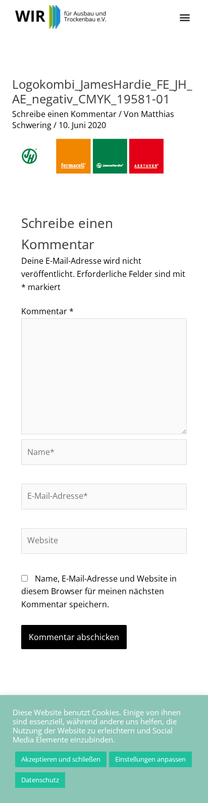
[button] (184, 17)
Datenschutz (40, 779)
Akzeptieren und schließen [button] (60, 759)
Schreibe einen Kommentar (64, 114)
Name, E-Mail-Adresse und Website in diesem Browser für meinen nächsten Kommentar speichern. (99, 591)
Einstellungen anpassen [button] (150, 759)
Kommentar (47, 311)
